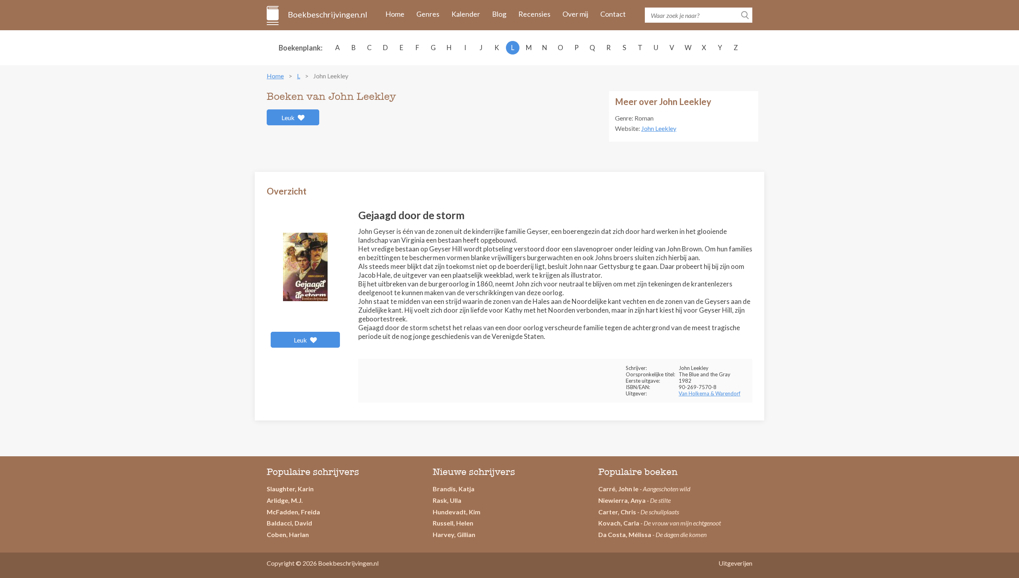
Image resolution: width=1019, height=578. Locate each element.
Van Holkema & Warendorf (709, 393)
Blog (499, 14)
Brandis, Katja (453, 488)
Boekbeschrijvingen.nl (327, 14)
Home (394, 14)
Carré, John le (618, 488)
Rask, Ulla (447, 500)
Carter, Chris (617, 512)
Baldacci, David (289, 523)
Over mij (575, 14)
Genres (427, 14)
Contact (613, 14)
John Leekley (658, 128)
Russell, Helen (453, 523)
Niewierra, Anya (622, 500)
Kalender (465, 14)
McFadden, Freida (293, 512)
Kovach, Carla (618, 523)
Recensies (534, 14)
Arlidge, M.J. (285, 500)
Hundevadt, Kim (456, 512)
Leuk (288, 117)
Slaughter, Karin (290, 488)
